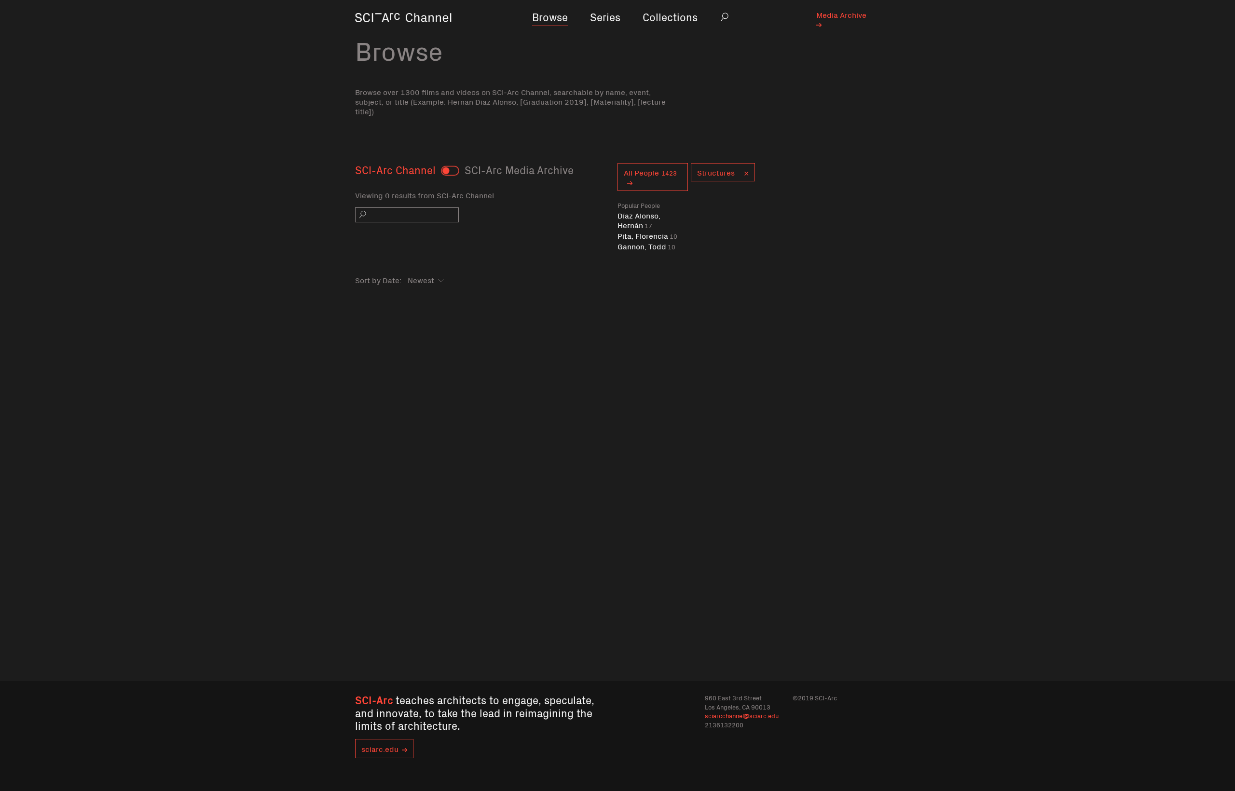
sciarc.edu (379, 748)
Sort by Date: (378, 280)
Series (605, 16)
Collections (670, 16)
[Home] (403, 31)
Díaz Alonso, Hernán (639, 220)
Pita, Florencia (647, 236)
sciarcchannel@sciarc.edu (742, 715)
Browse (550, 16)
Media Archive (841, 14)
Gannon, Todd (646, 246)
